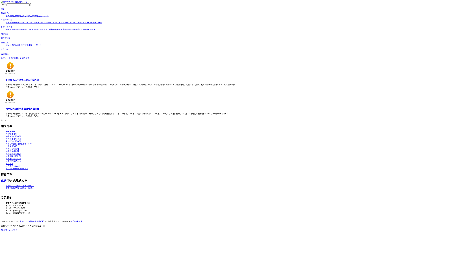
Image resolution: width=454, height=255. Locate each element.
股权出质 (9, 164)
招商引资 (5, 43)
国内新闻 (9, 16)
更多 (4, 180)
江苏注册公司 (76, 221)
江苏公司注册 (62, 23)
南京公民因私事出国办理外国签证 (22, 108)
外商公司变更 (81, 29)
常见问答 (5, 49)
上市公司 (24, 16)
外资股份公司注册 (13, 159)
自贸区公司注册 (19, 45)
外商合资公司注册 (13, 139)
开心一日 (45, 16)
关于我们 (5, 54)
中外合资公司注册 (13, 141)
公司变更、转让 (95, 23)
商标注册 (5, 34)
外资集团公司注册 (13, 156)
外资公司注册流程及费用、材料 (39, 29)
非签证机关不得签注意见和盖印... (20, 186)
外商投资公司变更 (13, 154)
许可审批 (17, 23)
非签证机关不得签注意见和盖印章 (22, 80)
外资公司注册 (6, 27)
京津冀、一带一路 (34, 45)
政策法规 (38, 16)
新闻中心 (5, 13)
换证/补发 (91, 29)
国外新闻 (17, 16)
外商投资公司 (20, 29)
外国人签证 (10, 29)
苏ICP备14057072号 (9, 230)
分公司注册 (84, 23)
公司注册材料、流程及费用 (32, 23)
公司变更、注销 (50, 23)
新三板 (31, 16)
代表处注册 (71, 29)
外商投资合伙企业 (13, 166)
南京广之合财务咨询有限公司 (32, 221)
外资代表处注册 (12, 151)
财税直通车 (5, 38)
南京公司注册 (73, 23)
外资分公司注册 (59, 29)
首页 (3, 9)
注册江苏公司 (6, 20)
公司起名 (9, 23)
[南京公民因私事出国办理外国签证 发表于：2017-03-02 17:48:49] (10, 104)
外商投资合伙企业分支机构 (17, 169)
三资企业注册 (11, 146)
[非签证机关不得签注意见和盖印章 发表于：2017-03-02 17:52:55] (10, 75)
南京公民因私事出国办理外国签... (20, 188)
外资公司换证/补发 (13, 161)
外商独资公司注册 (13, 136)
